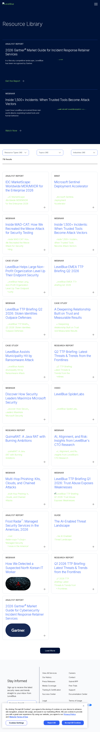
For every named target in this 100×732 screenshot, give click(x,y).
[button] (96, 4)
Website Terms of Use (18, 717)
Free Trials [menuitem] (73, 686)
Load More (50, 650)
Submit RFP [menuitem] (73, 681)
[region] (44, 715)
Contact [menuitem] (72, 677)
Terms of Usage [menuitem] (75, 701)
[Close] (83, 706)
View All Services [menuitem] (49, 673)
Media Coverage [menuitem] (49, 686)
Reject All (52, 723)
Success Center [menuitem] (49, 694)
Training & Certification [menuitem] (51, 690)
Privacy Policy (70, 714)
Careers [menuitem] (72, 673)
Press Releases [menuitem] (48, 681)
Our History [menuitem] (46, 677)
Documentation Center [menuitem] (78, 694)
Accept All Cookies (73, 723)
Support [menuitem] (72, 690)
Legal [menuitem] (44, 701)
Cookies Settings (16, 723)
